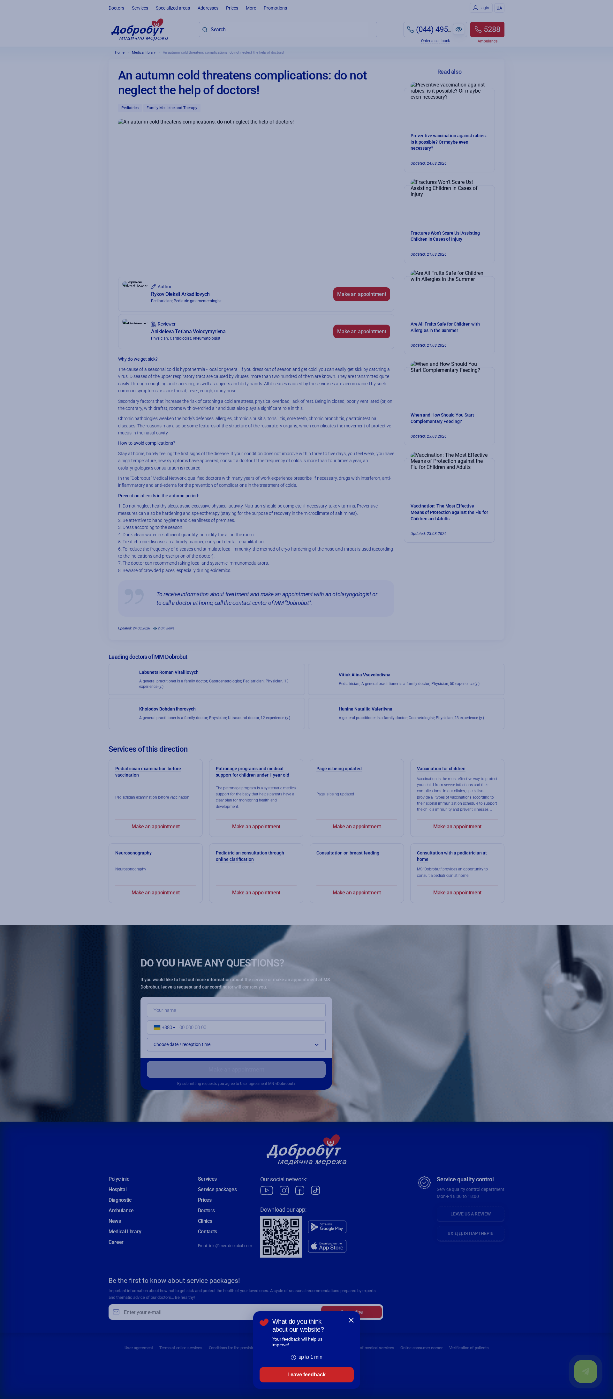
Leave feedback (306, 1374)
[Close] (351, 1320)
